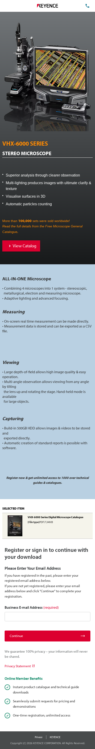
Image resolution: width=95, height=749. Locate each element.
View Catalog (24, 246)
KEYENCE (55, 737)
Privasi (38, 737)
